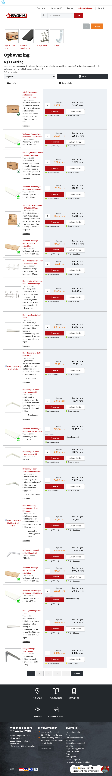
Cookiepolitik (71, 757)
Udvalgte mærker (73, 751)
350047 (29, 358)
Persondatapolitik (73, 759)
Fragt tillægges (49, 434)
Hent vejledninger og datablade (78, 762)
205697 (29, 266)
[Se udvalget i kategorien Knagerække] (41, 36)
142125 (28, 211)
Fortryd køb (70, 740)
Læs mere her (46, 748)
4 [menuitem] (57, 674)
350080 (29, 514)
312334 (28, 616)
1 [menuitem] (31, 674)
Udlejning (69, 746)
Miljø (68, 754)
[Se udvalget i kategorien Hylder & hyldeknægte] (26, 36)
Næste (77, 674)
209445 (28, 286)
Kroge (56, 45)
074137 (28, 654)
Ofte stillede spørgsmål (75, 743)
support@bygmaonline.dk (20, 741)
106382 (28, 434)
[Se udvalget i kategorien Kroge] (57, 36)
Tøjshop (70, 8)
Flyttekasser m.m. (10, 46)
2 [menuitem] (39, 674)
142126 (28, 158)
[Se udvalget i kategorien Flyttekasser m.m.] (11, 36)
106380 (29, 139)
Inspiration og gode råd (75, 748)
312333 (28, 320)
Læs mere (26, 126)
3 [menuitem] (48, 674)
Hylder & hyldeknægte (25, 46)
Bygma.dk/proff (56, 8)
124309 (28, 192)
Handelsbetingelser (73, 732)
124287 (28, 576)
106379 (28, 596)
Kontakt (101, 8)
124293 (28, 249)
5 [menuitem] (66, 674)
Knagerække (42, 45)
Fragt (68, 735)
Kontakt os (14, 744)
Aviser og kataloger (86, 8)
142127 (28, 100)
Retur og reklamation (74, 738)
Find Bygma (41, 8)
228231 (28, 474)
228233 (28, 395)
